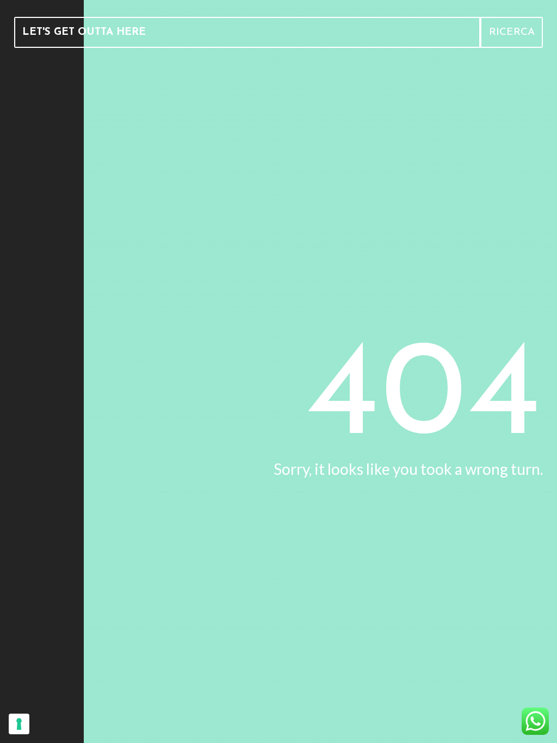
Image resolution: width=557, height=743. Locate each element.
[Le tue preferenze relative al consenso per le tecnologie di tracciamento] (19, 724)
